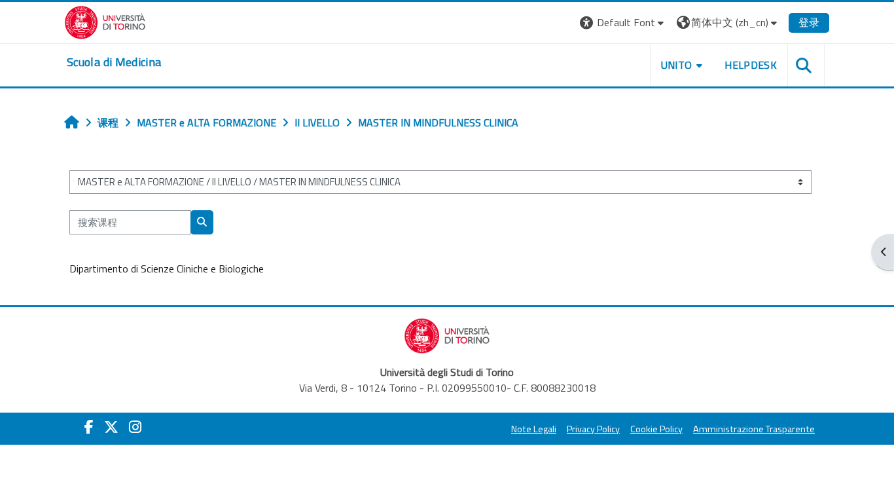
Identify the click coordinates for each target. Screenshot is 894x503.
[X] (111, 427)
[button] (623, 22)
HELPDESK (750, 65)
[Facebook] (89, 427)
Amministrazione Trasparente (754, 429)
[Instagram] (135, 427)
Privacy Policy (593, 429)
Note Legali (533, 429)
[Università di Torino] (105, 21)
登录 (808, 22)
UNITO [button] (676, 65)
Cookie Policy (656, 429)
